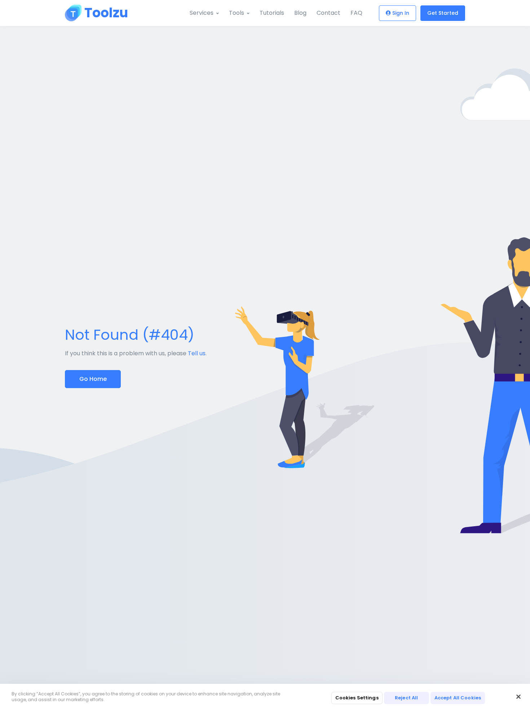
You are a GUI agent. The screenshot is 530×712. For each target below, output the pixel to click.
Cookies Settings (357, 697)
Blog (300, 13)
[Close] (518, 697)
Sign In (400, 13)
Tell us (197, 353)
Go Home (93, 379)
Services (201, 13)
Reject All (406, 697)
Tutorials (272, 13)
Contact (328, 13)
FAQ (356, 13)
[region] (265, 698)
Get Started (442, 13)
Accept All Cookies (457, 697)
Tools (236, 13)
